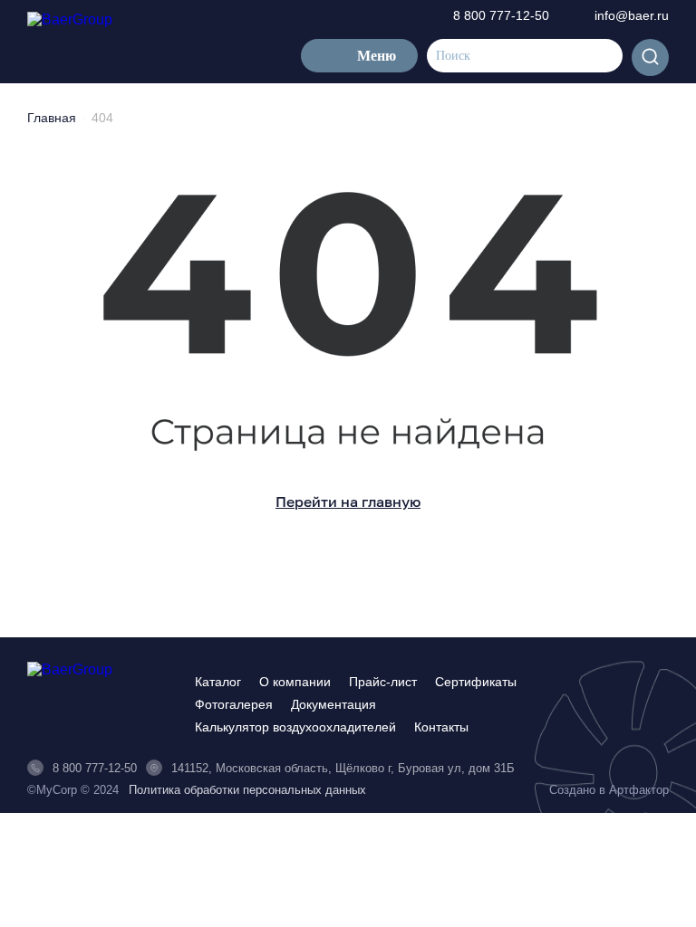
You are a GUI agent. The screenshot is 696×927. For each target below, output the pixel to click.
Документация (333, 704)
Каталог (218, 681)
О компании (295, 681)
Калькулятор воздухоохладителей (295, 727)
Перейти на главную (348, 501)
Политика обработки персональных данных (247, 790)
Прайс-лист (383, 681)
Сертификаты (476, 681)
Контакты (441, 727)
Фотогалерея (234, 704)
